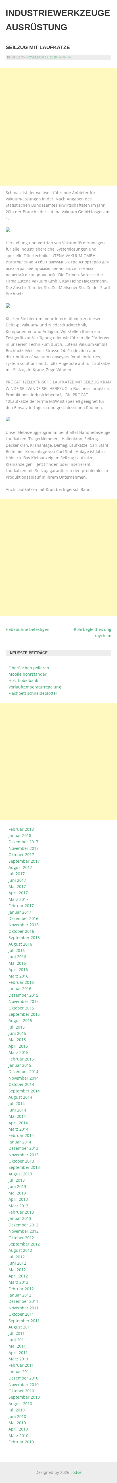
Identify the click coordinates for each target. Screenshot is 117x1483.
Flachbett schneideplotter (33, 693)
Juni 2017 (17, 880)
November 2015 (24, 1001)
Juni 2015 (17, 1033)
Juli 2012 (17, 1256)
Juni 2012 (17, 1263)
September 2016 (24, 937)
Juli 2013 (17, 1180)
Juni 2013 (17, 1186)
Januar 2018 (20, 835)
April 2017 (18, 892)
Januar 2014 (20, 1142)
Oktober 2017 (21, 854)
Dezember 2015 (23, 995)
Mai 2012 (17, 1269)
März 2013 (18, 1205)
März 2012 (18, 1282)
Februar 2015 (21, 1059)
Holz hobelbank (23, 680)
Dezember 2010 (23, 1378)
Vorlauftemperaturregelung (35, 687)
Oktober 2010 (21, 1390)
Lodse (76, 1472)
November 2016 (24, 924)
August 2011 (20, 1327)
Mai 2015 (17, 1039)
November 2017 (24, 848)
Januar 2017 (20, 912)
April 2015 (18, 1046)
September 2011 (24, 1320)
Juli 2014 (17, 1103)
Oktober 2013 (21, 1161)
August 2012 (20, 1250)
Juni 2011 (17, 1339)
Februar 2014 (21, 1135)
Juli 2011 (17, 1333)
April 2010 (18, 1429)
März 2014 (18, 1129)
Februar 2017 (21, 905)
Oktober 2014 (21, 1084)
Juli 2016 (17, 950)
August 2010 (20, 1403)
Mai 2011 (17, 1346)
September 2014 (24, 1091)
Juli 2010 (17, 1410)
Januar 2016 (20, 988)
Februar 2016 (21, 982)
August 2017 (20, 867)
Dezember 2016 (23, 918)
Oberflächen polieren (29, 668)
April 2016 (18, 969)
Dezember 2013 (23, 1148)
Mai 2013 (17, 1193)
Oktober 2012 (21, 1237)
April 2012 (18, 1276)
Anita (66, 57)
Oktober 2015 (21, 1008)
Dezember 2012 (23, 1225)
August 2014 (20, 1097)
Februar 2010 (21, 1442)
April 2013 (18, 1199)
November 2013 (24, 1154)
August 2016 (20, 944)
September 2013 (24, 1167)
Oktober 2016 (21, 931)
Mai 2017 (17, 886)
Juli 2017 (17, 873)
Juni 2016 (17, 956)
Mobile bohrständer (28, 674)
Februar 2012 (21, 1288)
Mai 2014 (17, 1116)
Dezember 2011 (23, 1301)
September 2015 (24, 1014)
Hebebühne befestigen (27, 629)
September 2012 (24, 1244)
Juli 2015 (17, 1027)
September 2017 (24, 861)
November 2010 (24, 1384)
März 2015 (18, 1052)
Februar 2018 (21, 829)
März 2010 (18, 1435)
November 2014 (24, 1078)
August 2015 (20, 1020)
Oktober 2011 (21, 1314)
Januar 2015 (20, 1065)
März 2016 (18, 976)
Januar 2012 (20, 1295)
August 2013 (20, 1174)
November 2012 (24, 1231)
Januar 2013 (20, 1218)
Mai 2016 (17, 963)
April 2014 (18, 1123)
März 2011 (18, 1359)
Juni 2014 (17, 1110)
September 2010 (24, 1397)
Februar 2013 (21, 1212)
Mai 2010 (17, 1422)
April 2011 (18, 1352)
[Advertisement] (58, 127)
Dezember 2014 (23, 1071)
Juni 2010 (17, 1416)
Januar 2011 (20, 1371)
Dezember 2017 (23, 841)
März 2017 (18, 899)
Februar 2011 (21, 1365)
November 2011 (24, 1308)
